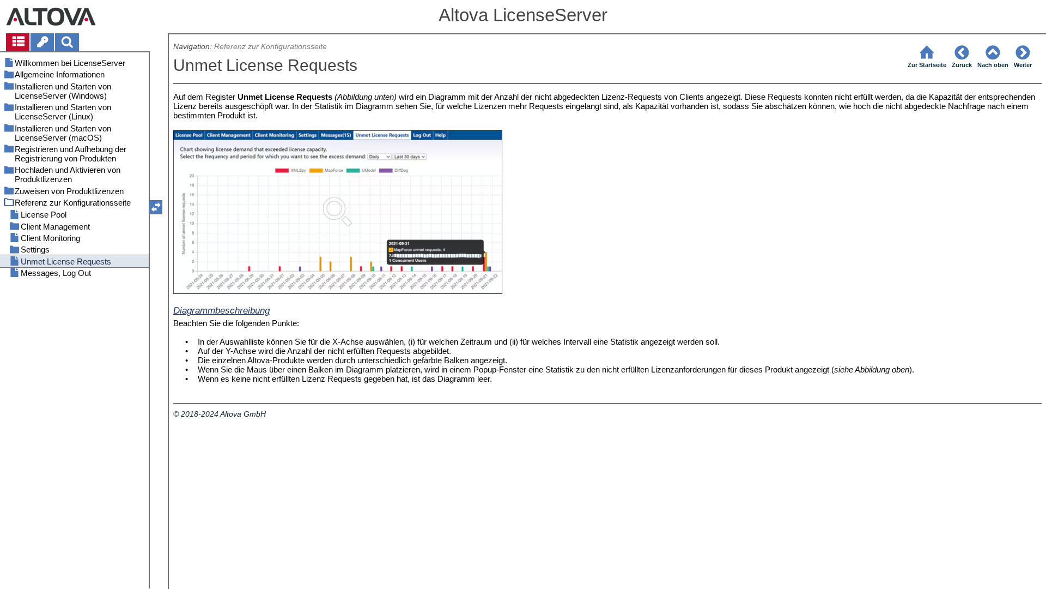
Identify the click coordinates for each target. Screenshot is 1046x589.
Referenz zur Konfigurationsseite (270, 47)
